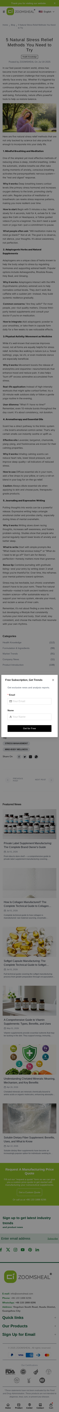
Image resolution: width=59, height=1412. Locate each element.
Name (11, 710)
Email (12, 695)
